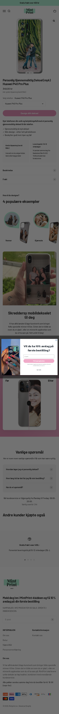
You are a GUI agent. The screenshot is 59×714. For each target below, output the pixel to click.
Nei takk (39, 370)
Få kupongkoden (39, 361)
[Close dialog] (56, 340)
